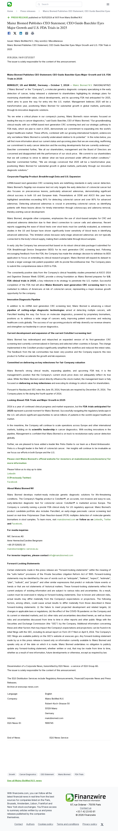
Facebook (12, 481)
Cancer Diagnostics (28, 774)
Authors (30, 824)
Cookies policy (45, 824)
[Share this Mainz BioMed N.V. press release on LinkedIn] (21, 33)
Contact (18, 824)
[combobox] (59, 4)
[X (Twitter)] (102, 824)
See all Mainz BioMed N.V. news (24, 780)
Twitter (107, 519)
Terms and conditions (68, 824)
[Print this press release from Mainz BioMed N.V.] (32, 33)
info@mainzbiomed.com (61, 555)
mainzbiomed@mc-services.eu (22, 548)
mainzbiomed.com (66, 519)
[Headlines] (9, 4)
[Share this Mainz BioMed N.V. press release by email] (26, 33)
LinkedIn (11, 473)
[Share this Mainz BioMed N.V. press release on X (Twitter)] (15, 33)
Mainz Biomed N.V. (82, 85)
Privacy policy (89, 824)
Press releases (27, 11)
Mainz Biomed (64, 774)
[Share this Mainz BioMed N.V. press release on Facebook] (9, 33)
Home (10, 11)
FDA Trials (79, 774)
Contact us (85, 808)
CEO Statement (47, 774)
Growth (12, 774)
